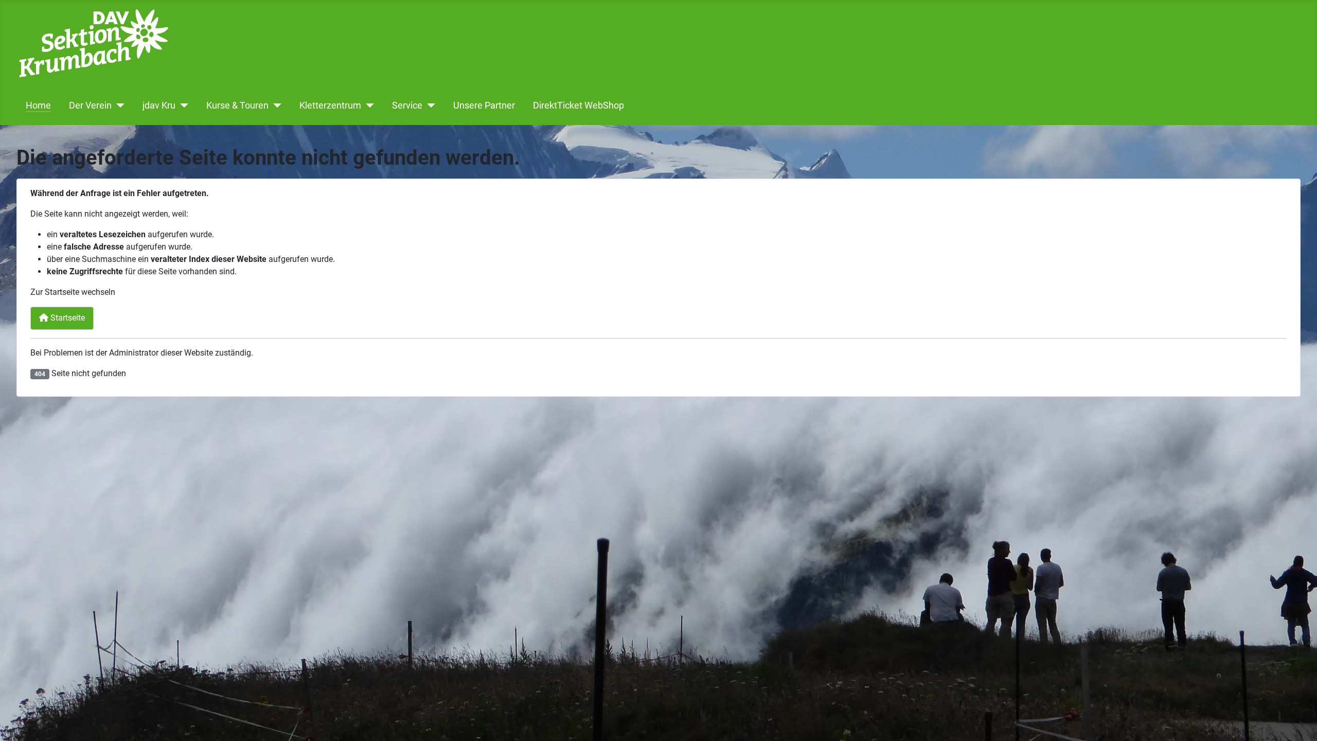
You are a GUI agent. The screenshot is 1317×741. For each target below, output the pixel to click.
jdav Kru (159, 105)
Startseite (66, 318)
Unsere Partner (484, 105)
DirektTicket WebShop (578, 105)
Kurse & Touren (237, 105)
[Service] (428, 105)
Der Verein (90, 105)
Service (407, 105)
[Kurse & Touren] (275, 105)
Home (38, 105)
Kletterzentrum (330, 105)
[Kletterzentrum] (367, 105)
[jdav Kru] (181, 105)
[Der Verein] (118, 105)
